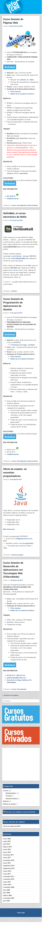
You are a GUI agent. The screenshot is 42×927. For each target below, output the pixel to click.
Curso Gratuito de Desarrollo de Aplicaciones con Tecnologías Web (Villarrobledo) (13, 569)
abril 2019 (6, 844)
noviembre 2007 (8, 898)
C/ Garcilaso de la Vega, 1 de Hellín (22, 345)
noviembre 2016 (8, 860)
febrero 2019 (7, 847)
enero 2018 (7, 852)
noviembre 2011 (8, 876)
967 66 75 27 (11, 675)
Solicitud (9, 67)
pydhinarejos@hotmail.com (16, 678)
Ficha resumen (15, 91)
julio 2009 (6, 890)
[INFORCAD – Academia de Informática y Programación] (21, 6)
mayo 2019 (7, 841)
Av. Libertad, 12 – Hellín (25, 80)
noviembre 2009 (8, 887)
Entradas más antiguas (10, 695)
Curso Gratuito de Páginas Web (13, 20)
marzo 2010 (7, 884)
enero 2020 (7, 839)
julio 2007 (6, 901)
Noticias (14, 291)
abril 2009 (6, 893)
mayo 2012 (7, 874)
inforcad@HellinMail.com (20, 258)
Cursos (14, 205)
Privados (9, 796)
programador (29, 543)
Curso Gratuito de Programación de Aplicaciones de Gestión (13, 304)
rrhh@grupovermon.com (23, 538)
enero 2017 (7, 857)
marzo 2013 (7, 871)
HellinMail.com (15, 268)
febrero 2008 (7, 895)
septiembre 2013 (8, 868)
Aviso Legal (21, 913)
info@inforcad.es (13, 198)
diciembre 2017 (8, 855)
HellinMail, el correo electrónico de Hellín (15, 214)
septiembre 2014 (8, 865)
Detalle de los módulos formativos (22, 94)
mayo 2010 (7, 882)
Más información (9, 529)
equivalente (24, 173)
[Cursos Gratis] (21, 723)
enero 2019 (7, 849)
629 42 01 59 (20, 675)
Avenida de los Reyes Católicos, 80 (19, 680)
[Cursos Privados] (21, 744)
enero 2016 (7, 863)
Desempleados (22, 205)
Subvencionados (32, 205)
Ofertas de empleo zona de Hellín (20, 812)
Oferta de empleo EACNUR (11, 826)
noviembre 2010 (8, 879)
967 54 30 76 (11, 196)
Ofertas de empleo (17, 555)
